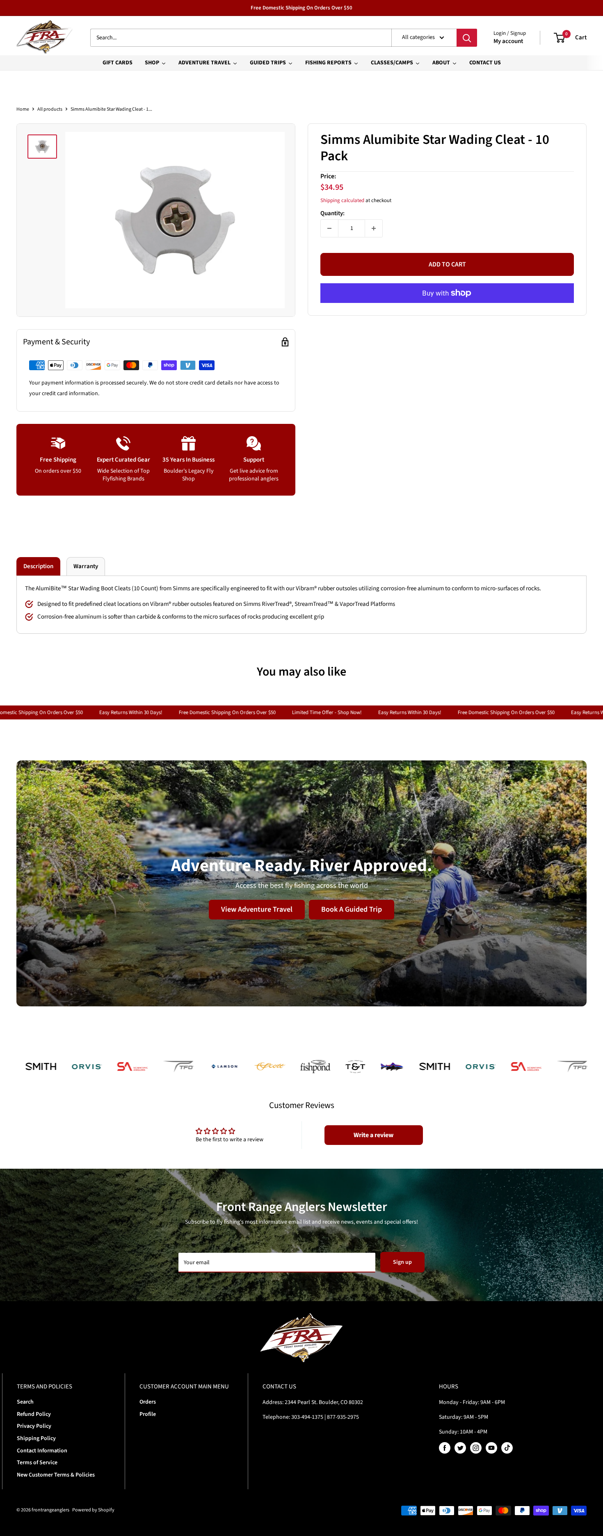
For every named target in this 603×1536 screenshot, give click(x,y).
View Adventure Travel (256, 909)
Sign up (402, 1262)
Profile (147, 1414)
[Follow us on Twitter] (460, 1448)
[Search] (467, 38)
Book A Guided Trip (351, 909)
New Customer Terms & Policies (56, 1475)
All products (49, 109)
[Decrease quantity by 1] (329, 228)
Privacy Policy (34, 1426)
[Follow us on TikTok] (507, 1448)
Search (25, 1402)
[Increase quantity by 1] (373, 228)
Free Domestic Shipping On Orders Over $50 (301, 7)
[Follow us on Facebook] (444, 1448)
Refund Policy (34, 1414)
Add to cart (447, 264)
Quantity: (332, 213)
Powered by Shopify (93, 1509)
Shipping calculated (342, 200)
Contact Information (42, 1451)
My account (508, 41)
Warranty (85, 566)
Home (22, 109)
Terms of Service (37, 1463)
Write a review (373, 1135)
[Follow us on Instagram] (476, 1448)
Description (38, 566)
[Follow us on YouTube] (491, 1448)
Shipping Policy (36, 1438)
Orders (147, 1402)
